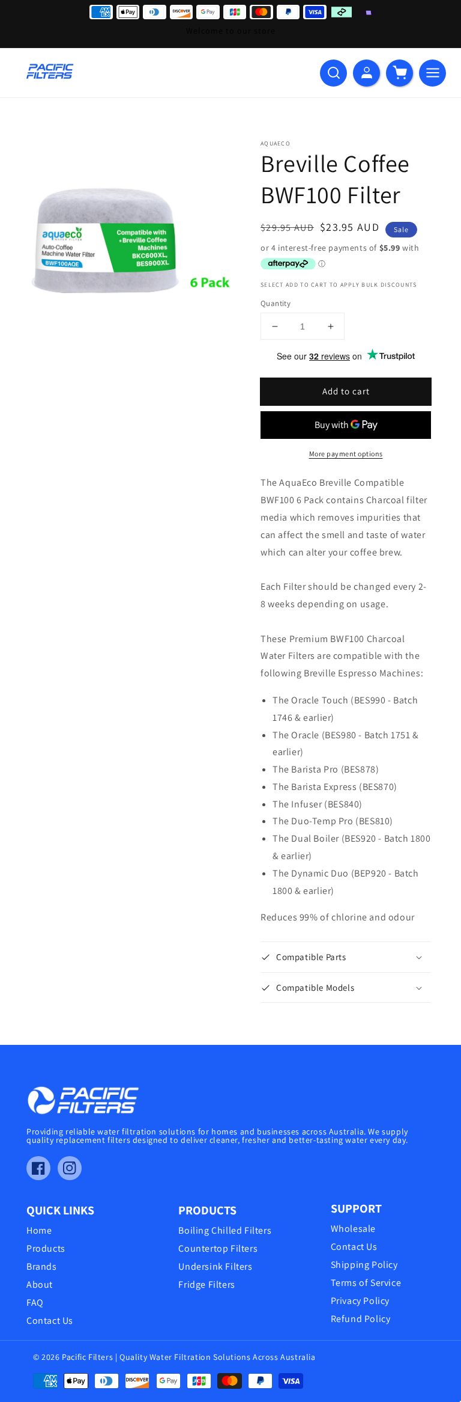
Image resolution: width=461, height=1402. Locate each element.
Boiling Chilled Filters (224, 1230)
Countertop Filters (218, 1249)
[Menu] (432, 73)
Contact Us (49, 1321)
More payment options (346, 453)
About (39, 1285)
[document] (130, 243)
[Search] (333, 73)
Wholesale (353, 1229)
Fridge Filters (206, 1285)
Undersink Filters (215, 1267)
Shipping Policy (364, 1265)
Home (39, 1230)
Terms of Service (366, 1283)
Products (45, 1249)
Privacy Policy (360, 1301)
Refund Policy (361, 1319)
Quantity (276, 303)
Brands (41, 1267)
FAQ (35, 1303)
